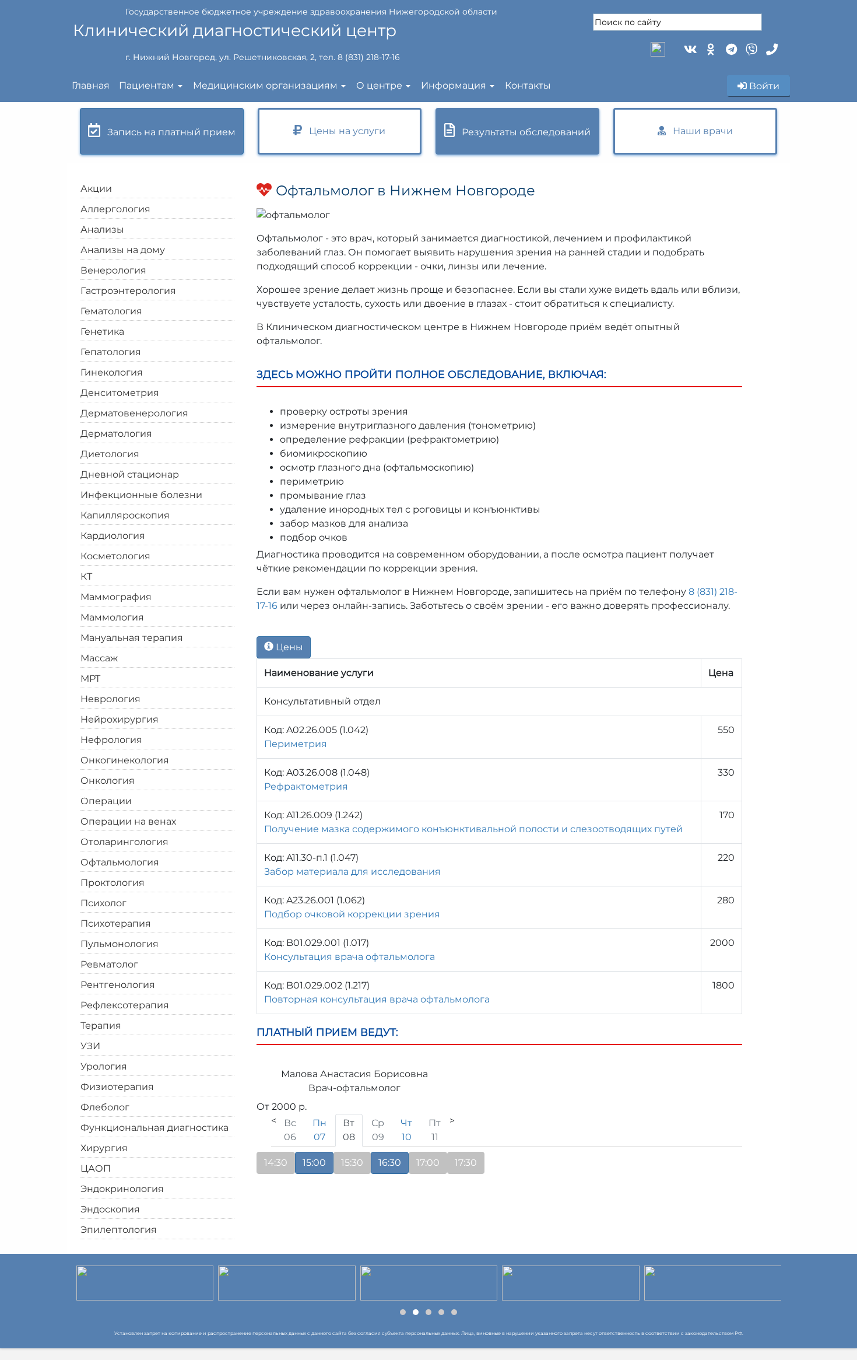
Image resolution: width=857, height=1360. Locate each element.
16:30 (389, 1162)
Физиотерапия (117, 1086)
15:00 (314, 1162)
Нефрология (111, 739)
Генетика (102, 331)
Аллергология (115, 209)
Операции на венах (128, 821)
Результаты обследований (523, 132)
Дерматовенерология (134, 413)
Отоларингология (124, 841)
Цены (288, 647)
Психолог (103, 903)
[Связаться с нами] (771, 48)
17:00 (428, 1162)
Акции (96, 188)
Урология (103, 1066)
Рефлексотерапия (124, 1005)
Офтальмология (119, 862)
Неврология (110, 698)
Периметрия (295, 743)
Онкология (107, 780)
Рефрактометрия (306, 786)
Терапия (100, 1025)
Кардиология (112, 535)
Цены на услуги (343, 130)
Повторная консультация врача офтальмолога (377, 999)
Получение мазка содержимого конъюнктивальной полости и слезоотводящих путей (473, 829)
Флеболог (104, 1107)
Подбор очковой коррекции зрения (352, 914)
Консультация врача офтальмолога (349, 956)
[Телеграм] (730, 48)
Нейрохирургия (119, 719)
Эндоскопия (110, 1209)
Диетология (109, 454)
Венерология (113, 270)
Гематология (111, 311)
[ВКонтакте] (689, 48)
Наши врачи (699, 130)
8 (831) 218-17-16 (369, 57)
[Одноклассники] (710, 48)
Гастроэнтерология (128, 290)
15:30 (352, 1162)
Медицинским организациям (265, 85)
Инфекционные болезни (141, 494)
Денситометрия (119, 392)
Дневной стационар (129, 474)
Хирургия (104, 1148)
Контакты (528, 85)
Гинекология (111, 372)
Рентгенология (117, 984)
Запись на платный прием (168, 132)
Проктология (112, 882)
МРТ (90, 678)
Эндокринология (122, 1188)
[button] (402, 1312)
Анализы (102, 229)
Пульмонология (119, 943)
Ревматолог (109, 964)
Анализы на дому (122, 249)
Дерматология (116, 433)
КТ (86, 576)
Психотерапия (115, 923)
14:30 (275, 1162)
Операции (106, 801)
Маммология (112, 617)
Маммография (116, 596)
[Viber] (750, 48)
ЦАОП (95, 1168)
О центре (379, 85)
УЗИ (90, 1045)
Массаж (99, 658)
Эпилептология (118, 1229)
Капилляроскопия (125, 515)
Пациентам (146, 85)
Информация (453, 85)
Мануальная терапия (131, 637)
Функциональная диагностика (154, 1127)
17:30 (466, 1162)
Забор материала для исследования (352, 871)
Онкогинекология (124, 760)
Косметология (115, 556)
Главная (91, 85)
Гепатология (110, 351)
